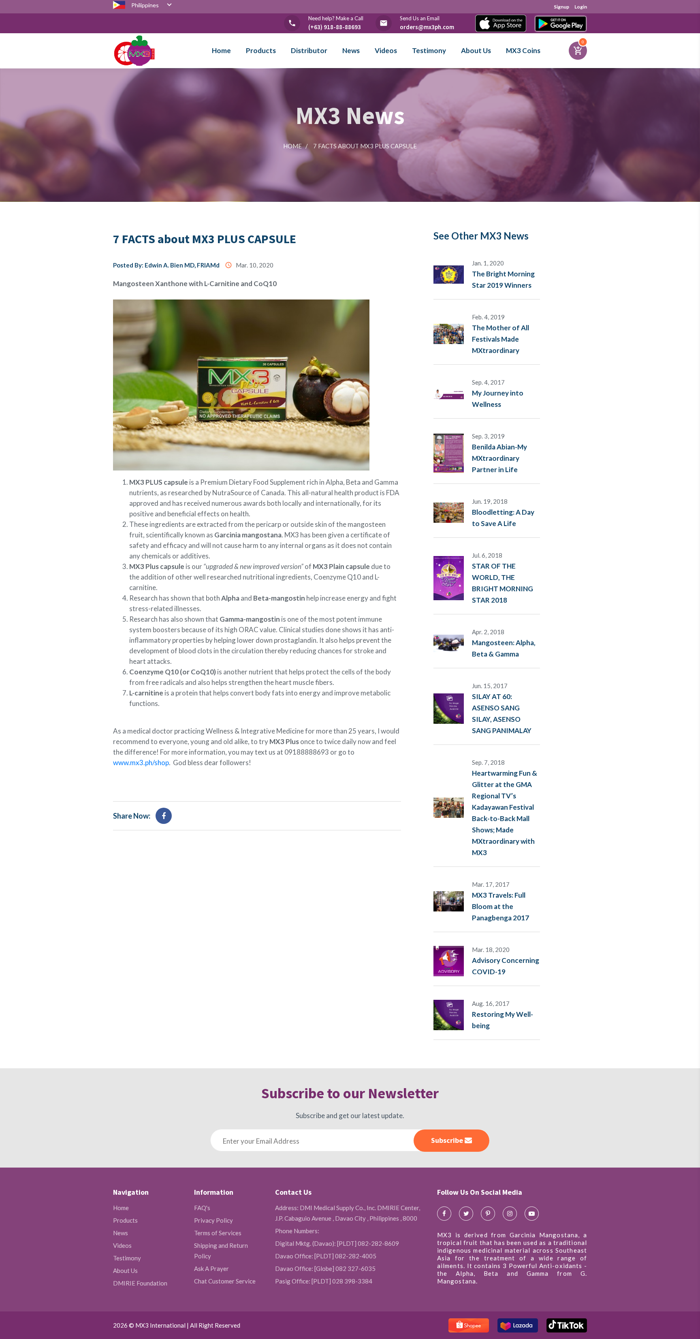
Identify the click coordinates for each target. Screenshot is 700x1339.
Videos (386, 50)
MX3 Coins (523, 50)
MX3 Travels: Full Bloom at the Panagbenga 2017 (500, 906)
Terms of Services (217, 1232)
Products (261, 50)
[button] (152, 7)
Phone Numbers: (297, 1230)
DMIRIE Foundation (140, 1283)
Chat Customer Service (225, 1281)
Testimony (429, 50)
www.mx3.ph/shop (141, 762)
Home (221, 50)
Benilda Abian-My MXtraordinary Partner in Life (499, 458)
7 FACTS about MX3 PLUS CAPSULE (204, 238)
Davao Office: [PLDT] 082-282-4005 (325, 1256)
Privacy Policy (213, 1220)
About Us (476, 50)
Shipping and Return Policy (221, 1251)
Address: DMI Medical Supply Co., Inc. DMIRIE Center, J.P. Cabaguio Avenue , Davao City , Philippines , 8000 (347, 1213)
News (351, 50)
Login (580, 7)
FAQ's (202, 1207)
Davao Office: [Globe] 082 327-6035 (325, 1268)
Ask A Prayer (211, 1268)
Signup (561, 7)
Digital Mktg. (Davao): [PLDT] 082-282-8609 (337, 1243)
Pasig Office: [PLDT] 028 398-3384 (323, 1281)
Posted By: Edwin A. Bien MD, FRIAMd (166, 265)
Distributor (309, 50)
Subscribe (448, 1140)
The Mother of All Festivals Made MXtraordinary (500, 339)
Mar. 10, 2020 (249, 265)
